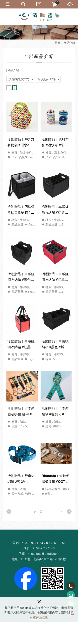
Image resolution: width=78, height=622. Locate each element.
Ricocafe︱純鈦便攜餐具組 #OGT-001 (56, 467)
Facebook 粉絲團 (52, 578)
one (8, 87)
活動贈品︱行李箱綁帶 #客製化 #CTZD (22, 467)
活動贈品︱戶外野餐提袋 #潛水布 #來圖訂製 (22, 130)
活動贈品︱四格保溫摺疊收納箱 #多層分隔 (22, 198)
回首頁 (70, 4)
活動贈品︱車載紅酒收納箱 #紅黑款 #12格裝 (56, 198)
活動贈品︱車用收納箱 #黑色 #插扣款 (56, 332)
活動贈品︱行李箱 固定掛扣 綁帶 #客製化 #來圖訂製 (22, 400)
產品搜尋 (23, 4)
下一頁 (69, 511)
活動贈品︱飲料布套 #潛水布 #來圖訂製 (56, 130)
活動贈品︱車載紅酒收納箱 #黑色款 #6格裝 (22, 265)
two (14, 87)
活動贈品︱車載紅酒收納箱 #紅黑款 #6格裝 (22, 332)
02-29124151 (34, 543)
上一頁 (8, 511)
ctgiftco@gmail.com (45, 553)
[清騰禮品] (39, 16)
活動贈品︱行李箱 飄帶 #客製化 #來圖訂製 (56, 400)
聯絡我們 (39, 4)
